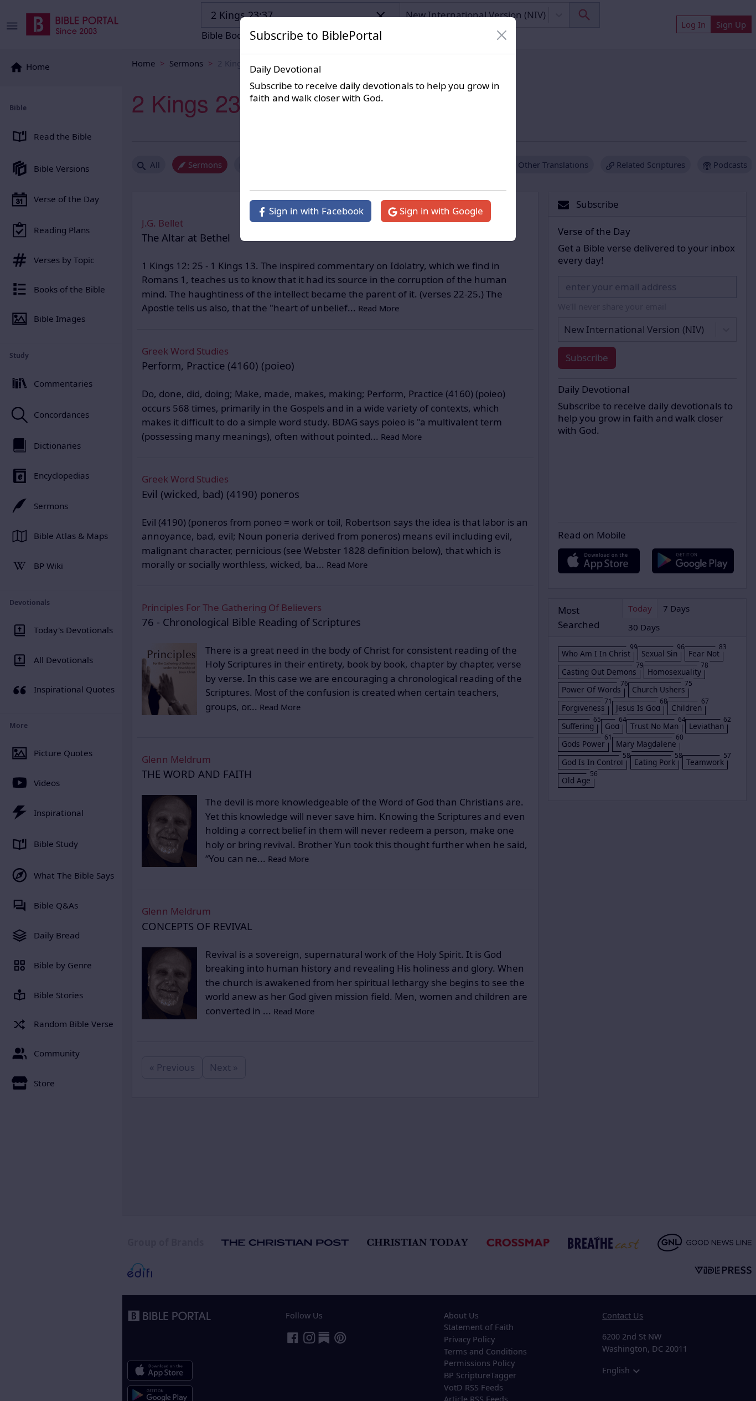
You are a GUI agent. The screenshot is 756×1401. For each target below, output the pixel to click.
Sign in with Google (440, 210)
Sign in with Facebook (315, 210)
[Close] (502, 35)
